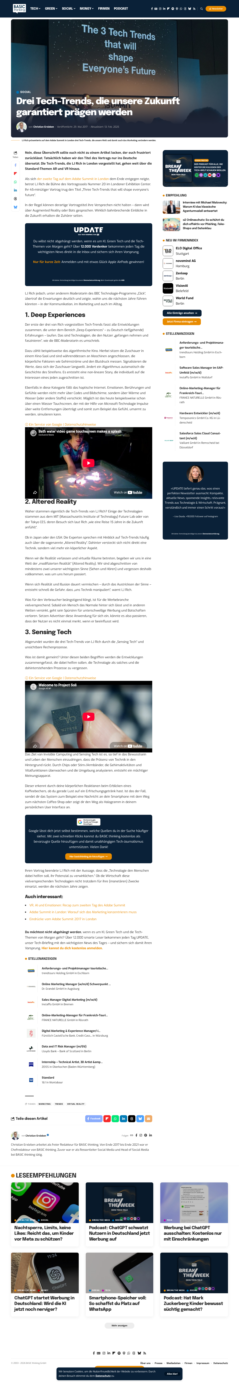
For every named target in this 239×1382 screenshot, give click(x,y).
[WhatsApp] (181, 9)
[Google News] (156, 9)
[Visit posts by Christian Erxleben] (21, 127)
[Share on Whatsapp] (15, 182)
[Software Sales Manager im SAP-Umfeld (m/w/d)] (168, 372)
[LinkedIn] (164, 9)
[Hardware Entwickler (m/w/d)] (168, 418)
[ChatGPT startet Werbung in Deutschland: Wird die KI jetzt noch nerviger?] (45, 1273)
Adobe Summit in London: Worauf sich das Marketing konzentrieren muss (83, 912)
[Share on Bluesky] (15, 207)
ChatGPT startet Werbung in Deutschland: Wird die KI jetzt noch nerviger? (44, 1304)
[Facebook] (152, 9)
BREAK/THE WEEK (101, 1220)
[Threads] (185, 9)
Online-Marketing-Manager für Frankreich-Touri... (75, 1015)
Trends (59, 1104)
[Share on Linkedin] (15, 190)
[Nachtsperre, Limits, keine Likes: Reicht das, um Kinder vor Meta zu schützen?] (45, 1202)
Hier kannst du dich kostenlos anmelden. (72, 948)
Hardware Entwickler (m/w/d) (200, 413)
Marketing (45, 1104)
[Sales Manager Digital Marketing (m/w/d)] (31, 1002)
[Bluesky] (189, 9)
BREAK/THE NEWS (26, 1220)
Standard (48, 1077)
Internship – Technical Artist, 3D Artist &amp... (72, 1062)
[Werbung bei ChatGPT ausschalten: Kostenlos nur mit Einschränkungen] (194, 1202)
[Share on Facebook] (15, 165)
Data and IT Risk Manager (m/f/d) (64, 1046)
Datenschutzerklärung (92, 280)
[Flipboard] (168, 9)
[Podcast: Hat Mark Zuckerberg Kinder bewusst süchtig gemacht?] (194, 1273)
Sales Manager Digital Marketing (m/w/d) (69, 1000)
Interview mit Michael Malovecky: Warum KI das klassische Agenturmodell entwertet (205, 207)
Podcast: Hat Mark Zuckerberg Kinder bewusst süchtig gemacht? (193, 1304)
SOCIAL (25, 92)
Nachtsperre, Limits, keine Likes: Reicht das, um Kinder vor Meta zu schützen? (44, 1234)
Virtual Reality (76, 1104)
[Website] (131, 1135)
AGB (122, 280)
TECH (169, 1220)
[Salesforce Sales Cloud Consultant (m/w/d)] (168, 440)
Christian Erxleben (43, 127)
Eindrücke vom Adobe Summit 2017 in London (63, 919)
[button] (172, 1374)
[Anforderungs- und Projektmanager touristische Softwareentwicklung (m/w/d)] (31, 970)
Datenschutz (103, 1376)
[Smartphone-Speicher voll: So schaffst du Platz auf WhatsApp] (119, 1273)
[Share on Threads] (15, 199)
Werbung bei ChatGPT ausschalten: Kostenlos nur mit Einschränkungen (193, 1234)
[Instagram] (160, 9)
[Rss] (194, 9)
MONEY (44, 1290)
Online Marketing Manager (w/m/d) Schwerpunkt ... (76, 984)
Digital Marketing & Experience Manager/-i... (71, 1031)
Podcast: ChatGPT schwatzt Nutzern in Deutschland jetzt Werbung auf (119, 1234)
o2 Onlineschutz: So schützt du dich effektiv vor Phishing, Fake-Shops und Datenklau (204, 224)
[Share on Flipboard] (15, 173)
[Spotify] (173, 9)
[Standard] (31, 1080)
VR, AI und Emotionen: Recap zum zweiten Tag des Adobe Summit (77, 905)
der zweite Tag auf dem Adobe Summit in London (73, 179)
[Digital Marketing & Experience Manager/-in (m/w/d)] (31, 1033)
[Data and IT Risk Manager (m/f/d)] (31, 1048)
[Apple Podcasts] (177, 9)
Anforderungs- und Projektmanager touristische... (75, 968)
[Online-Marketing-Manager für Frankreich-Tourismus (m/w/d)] (31, 1017)
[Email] (148, 1118)
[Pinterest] (145, 1135)
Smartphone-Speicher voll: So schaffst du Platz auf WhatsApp (117, 1304)
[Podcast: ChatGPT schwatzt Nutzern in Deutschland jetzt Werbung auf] (119, 1202)
